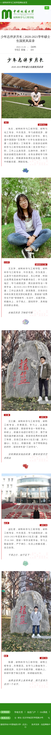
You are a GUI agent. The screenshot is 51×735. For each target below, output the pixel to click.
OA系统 (43, 712)
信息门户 (31, 712)
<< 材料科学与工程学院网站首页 (13, 3)
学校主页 (18, 712)
